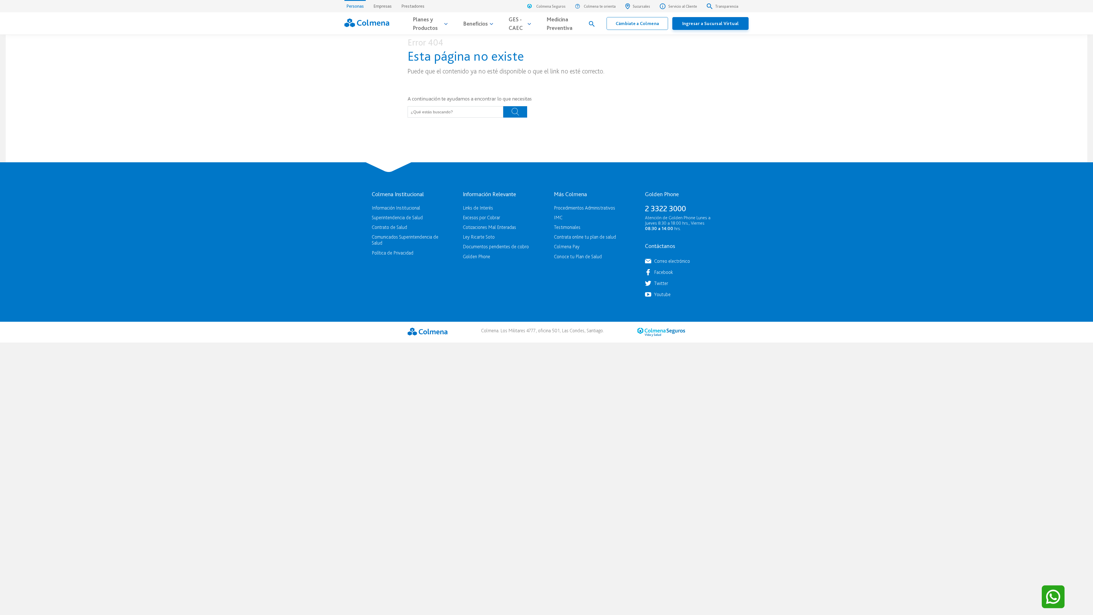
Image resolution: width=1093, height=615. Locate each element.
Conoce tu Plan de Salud (578, 256)
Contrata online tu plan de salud (585, 237)
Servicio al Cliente (682, 6)
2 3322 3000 (665, 208)
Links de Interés (478, 208)
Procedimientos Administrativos (584, 208)
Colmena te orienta (600, 6)
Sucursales (641, 6)
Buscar (515, 112)
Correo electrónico (672, 261)
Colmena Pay (567, 246)
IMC (558, 217)
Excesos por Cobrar (481, 217)
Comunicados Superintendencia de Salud (405, 240)
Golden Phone (476, 256)
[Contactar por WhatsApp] (1053, 596)
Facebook (663, 272)
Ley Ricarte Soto (479, 237)
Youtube (662, 294)
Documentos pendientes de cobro (496, 246)
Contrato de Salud (389, 227)
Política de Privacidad (392, 253)
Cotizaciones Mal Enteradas (489, 227)
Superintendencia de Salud (397, 217)
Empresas (382, 6)
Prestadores (412, 6)
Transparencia (726, 6)
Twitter (661, 283)
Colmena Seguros (551, 6)
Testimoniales (567, 227)
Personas (355, 6)
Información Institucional (396, 208)
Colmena (427, 331)
